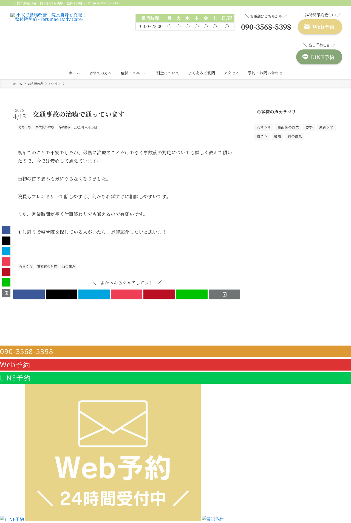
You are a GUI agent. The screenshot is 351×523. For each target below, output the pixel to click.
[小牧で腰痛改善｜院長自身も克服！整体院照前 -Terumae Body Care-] (49, 28)
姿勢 (309, 127)
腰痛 (277, 136)
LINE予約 (15, 377)
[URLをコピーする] (224, 294)
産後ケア (326, 127)
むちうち (25, 127)
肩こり (262, 136)
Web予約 (15, 364)
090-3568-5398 (26, 351)
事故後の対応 (45, 127)
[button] (29, 294)
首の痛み (64, 127)
